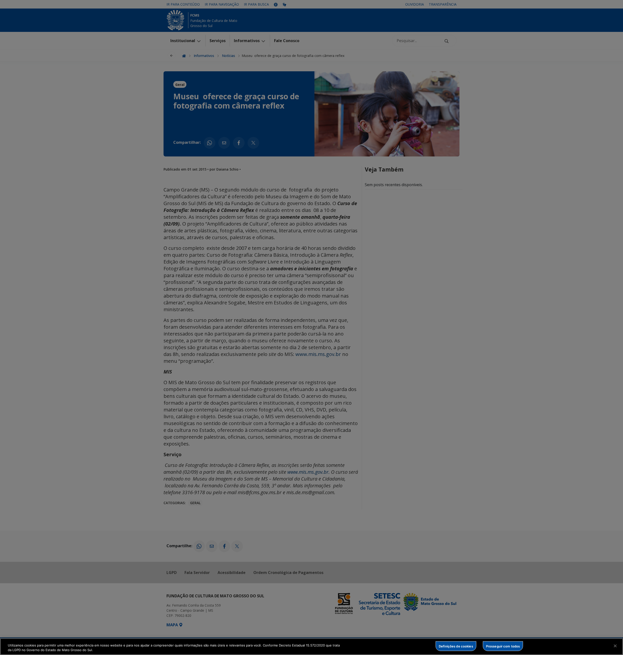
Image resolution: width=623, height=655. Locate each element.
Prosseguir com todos (503, 646)
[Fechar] (615, 646)
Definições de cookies (456, 646)
